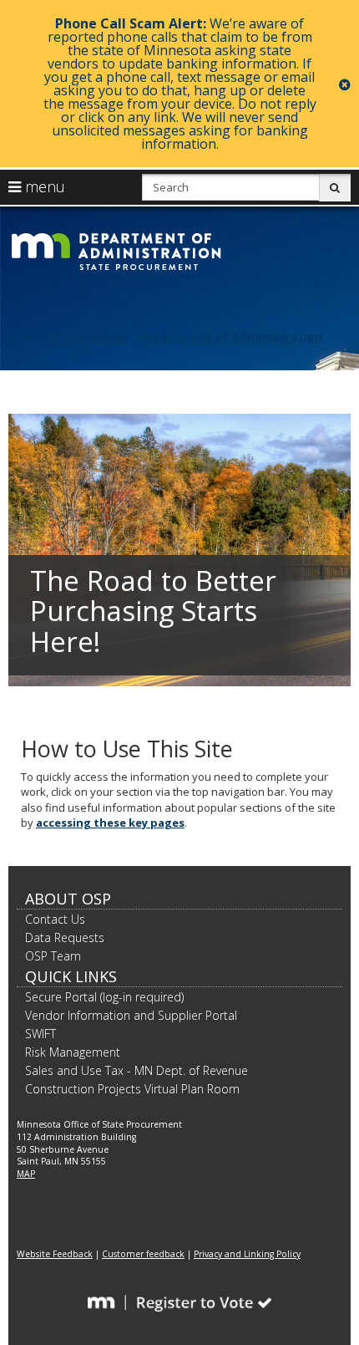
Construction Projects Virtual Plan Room (132, 1089)
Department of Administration (229, 336)
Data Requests (64, 937)
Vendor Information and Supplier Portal (131, 1015)
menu (43, 186)
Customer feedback (143, 1254)
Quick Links (71, 976)
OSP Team (53, 956)
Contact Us (55, 919)
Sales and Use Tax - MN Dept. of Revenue (136, 1070)
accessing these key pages (110, 822)
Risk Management (72, 1052)
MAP (26, 1173)
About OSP (68, 899)
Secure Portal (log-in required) (104, 997)
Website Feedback (55, 1254)
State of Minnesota (67, 336)
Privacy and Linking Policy (247, 1254)
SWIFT (40, 1034)
